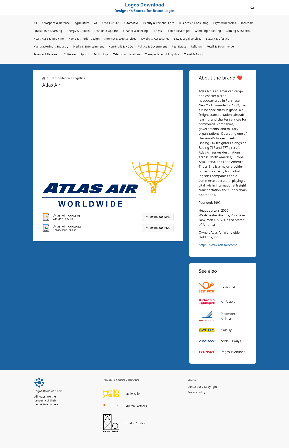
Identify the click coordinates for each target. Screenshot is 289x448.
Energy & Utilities (78, 31)
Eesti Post (228, 287)
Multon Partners (136, 406)
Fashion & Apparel (106, 31)
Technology (101, 54)
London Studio (134, 423)
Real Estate (179, 46)
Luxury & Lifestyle (217, 38)
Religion (196, 46)
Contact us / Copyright (202, 387)
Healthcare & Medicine (49, 38)
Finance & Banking (135, 31)
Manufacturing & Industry (51, 46)
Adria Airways (231, 341)
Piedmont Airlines (228, 316)
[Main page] (43, 78)
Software (70, 54)
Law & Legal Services (187, 38)
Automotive (131, 23)
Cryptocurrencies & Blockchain (233, 23)
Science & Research (46, 54)
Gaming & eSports (238, 31)
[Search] (252, 7)
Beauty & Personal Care (158, 23)
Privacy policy (196, 392)
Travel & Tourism (195, 54)
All (35, 23)
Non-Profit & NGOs (121, 46)
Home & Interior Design (84, 38)
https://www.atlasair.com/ (218, 245)
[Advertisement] (108, 124)
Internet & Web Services (120, 38)
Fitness (157, 31)
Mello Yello (132, 393)
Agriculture (82, 23)
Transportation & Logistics (162, 54)
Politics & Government (152, 46)
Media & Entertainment (88, 46)
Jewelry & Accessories (155, 38)
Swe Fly (226, 330)
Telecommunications (126, 54)
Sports (84, 54)
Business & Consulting (194, 23)
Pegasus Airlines (233, 352)
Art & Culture (110, 23)
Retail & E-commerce (220, 46)
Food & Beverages (178, 31)
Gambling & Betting (208, 31)
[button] (158, 228)
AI (95, 23)
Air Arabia (228, 301)
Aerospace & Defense (56, 23)
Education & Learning (48, 31)
